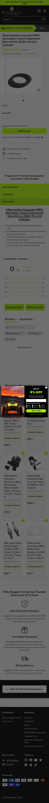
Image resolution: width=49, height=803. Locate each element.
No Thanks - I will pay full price (36, 414)
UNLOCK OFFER (36, 411)
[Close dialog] (46, 387)
